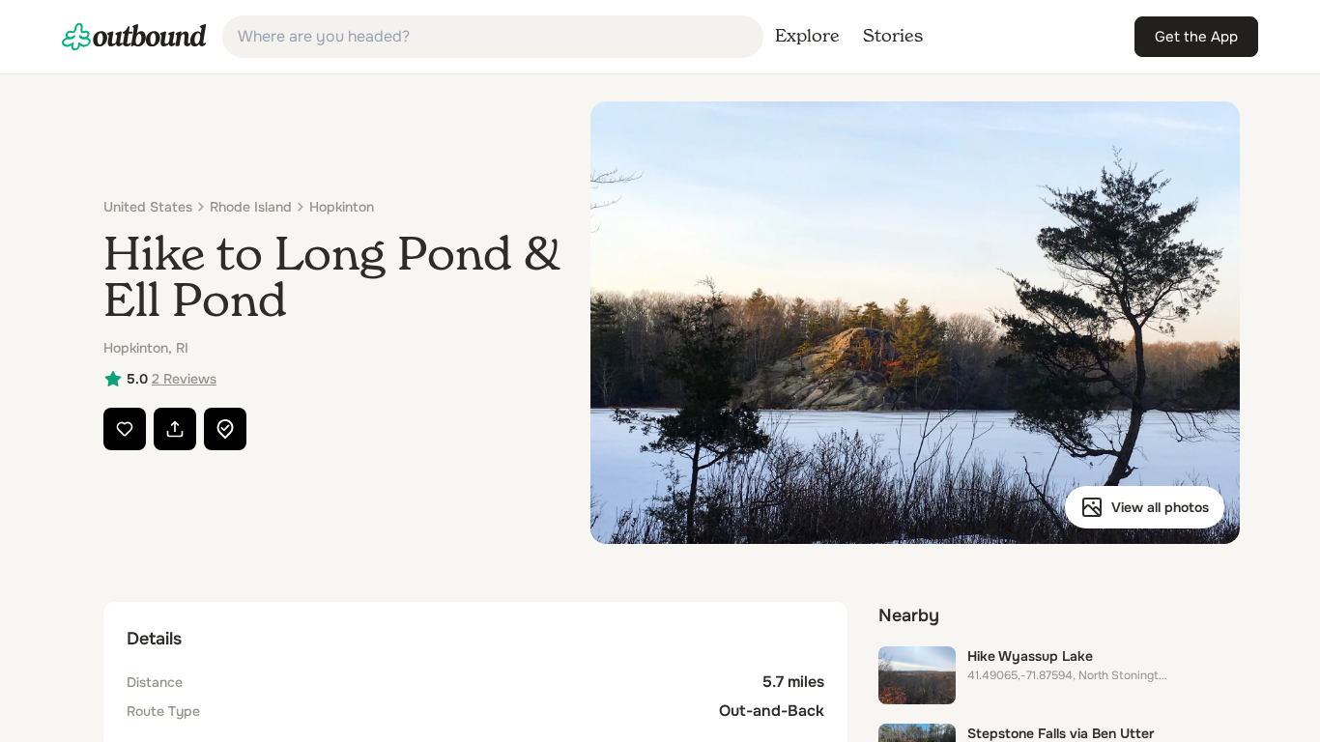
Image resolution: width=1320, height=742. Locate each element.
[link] (134, 36)
